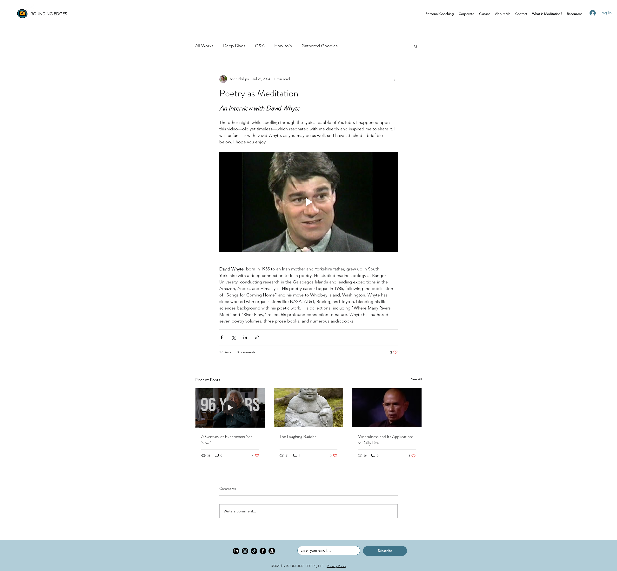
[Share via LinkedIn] (245, 337)
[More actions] (395, 79)
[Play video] (308, 202)
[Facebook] (263, 551)
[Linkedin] (236, 551)
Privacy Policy (336, 566)
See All (416, 379)
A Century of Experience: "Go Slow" (227, 439)
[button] (415, 46)
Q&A (260, 45)
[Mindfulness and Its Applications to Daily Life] (387, 407)
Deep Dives (234, 45)
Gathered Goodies (320, 45)
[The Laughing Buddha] (308, 407)
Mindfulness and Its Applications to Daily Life (386, 439)
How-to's (283, 45)
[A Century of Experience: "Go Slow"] (230, 407)
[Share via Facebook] (221, 337)
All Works (204, 45)
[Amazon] (271, 551)
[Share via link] (257, 337)
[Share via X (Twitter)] (233, 337)
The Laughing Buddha (298, 436)
